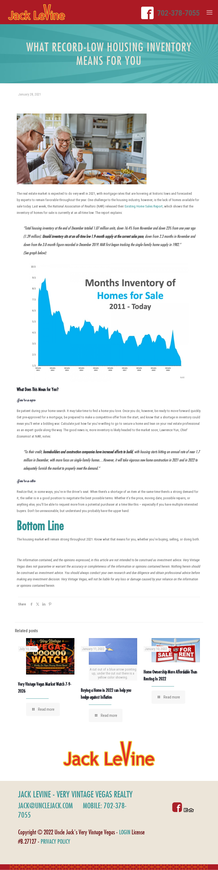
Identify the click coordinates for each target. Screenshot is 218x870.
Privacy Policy (55, 841)
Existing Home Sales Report (144, 206)
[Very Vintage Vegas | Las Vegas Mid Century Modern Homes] (36, 12)
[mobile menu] (209, 12)
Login (124, 832)
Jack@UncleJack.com (45, 805)
